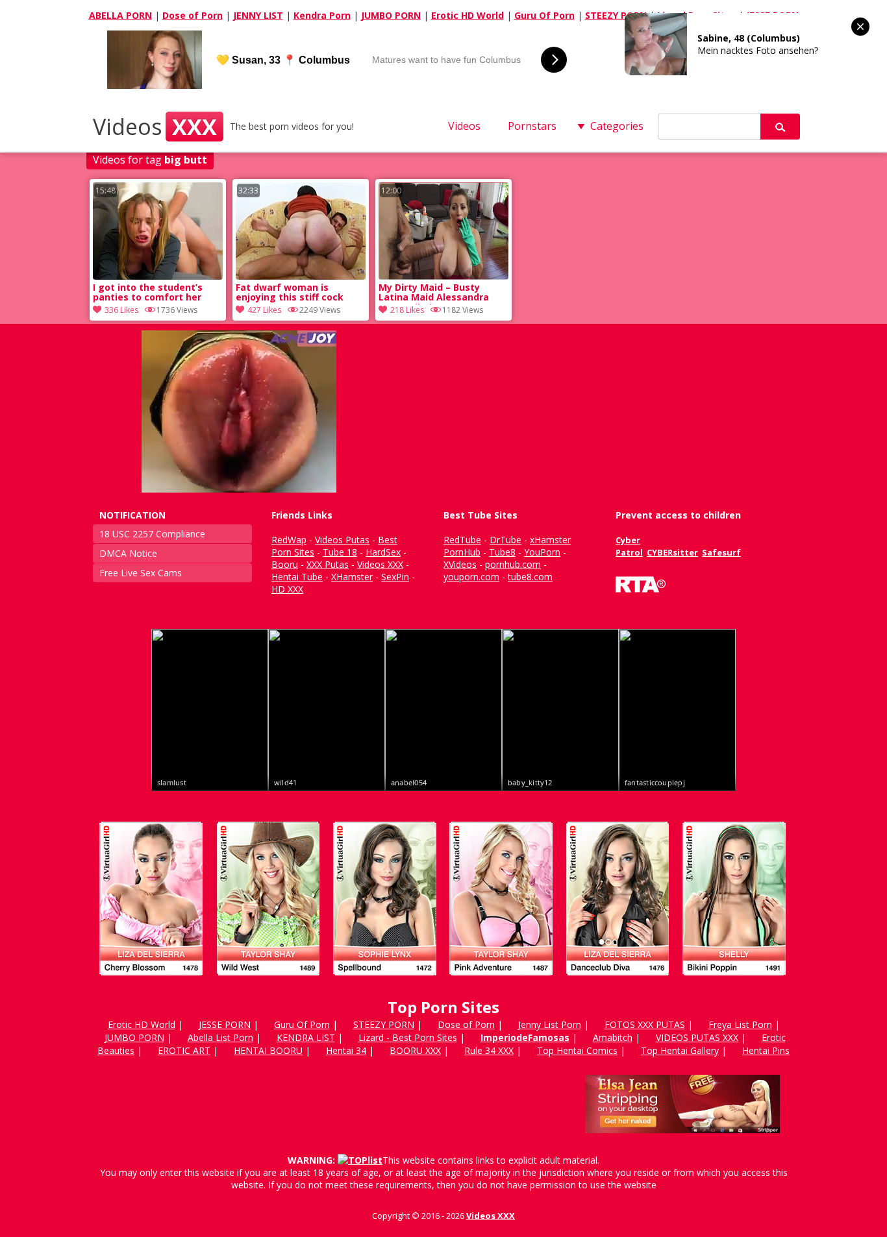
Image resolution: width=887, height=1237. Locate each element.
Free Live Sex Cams (140, 573)
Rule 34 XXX (489, 1050)
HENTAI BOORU (268, 1050)
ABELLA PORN (120, 15)
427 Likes (264, 309)
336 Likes (121, 309)
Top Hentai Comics (577, 1050)
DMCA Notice (128, 553)
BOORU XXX (415, 1050)
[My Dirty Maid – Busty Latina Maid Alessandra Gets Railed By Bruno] (443, 276)
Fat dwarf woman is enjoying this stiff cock (290, 292)
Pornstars (532, 126)
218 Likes (407, 309)
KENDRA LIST (306, 1037)
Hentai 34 (346, 1050)
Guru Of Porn (544, 15)
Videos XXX (490, 1215)
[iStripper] (443, 981)
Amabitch (612, 1037)
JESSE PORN (225, 1024)
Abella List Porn (220, 1037)
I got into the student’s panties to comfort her (148, 292)
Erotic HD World (467, 15)
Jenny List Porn (549, 1024)
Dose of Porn (192, 15)
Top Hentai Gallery (680, 1050)
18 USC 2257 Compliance (152, 534)
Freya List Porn (740, 1024)
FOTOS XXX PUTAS (645, 1024)
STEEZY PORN (616, 15)
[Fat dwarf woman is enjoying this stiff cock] (301, 276)
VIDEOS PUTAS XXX (697, 1037)
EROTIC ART (184, 1050)
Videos (155, 126)
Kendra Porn (322, 15)
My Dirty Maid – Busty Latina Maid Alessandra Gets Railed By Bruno (434, 293)
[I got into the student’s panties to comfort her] (158, 276)
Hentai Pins (766, 1050)
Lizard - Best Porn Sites (407, 1037)
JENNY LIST (258, 15)
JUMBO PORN (391, 15)
